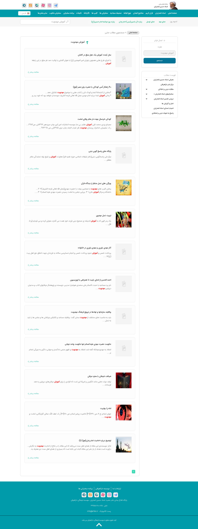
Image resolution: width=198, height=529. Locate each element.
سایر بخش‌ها (42, 13)
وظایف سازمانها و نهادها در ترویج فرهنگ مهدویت (91, 312)
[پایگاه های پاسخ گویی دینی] (123, 155)
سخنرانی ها (104, 13)
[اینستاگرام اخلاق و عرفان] (49, 5)
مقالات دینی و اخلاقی (165, 89)
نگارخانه (86, 13)
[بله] (36, 5)
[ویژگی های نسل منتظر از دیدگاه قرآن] (123, 187)
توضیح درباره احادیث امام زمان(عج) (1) (95, 440)
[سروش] (24, 5)
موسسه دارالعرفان (102, 488)
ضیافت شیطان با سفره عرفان (98, 376)
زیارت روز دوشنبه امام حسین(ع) (103, 21)
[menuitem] (172, 13)
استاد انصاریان (160, 13)
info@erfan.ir (92, 511)
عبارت (160, 46)
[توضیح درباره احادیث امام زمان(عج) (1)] (123, 444)
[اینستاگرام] (109, 494)
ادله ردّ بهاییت (105, 408)
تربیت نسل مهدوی (103, 215)
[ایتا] (30, 5)
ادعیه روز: (173, 21)
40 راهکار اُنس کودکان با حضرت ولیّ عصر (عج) (92, 87)
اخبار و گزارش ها (167, 103)
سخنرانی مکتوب (55, 13)
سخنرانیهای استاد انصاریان (163, 94)
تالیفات (79, 13)
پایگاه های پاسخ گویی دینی (99, 151)
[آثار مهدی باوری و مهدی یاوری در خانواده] (123, 251)
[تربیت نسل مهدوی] (123, 219)
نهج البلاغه (127, 13)
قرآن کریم (149, 13)
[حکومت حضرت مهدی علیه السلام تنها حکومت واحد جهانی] (123, 348)
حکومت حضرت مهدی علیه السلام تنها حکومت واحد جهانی (88, 344)
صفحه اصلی (172, 13)
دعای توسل (150, 21)
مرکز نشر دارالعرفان (167, 84)
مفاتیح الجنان (138, 13)
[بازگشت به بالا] (99, 524)
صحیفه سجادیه (115, 13)
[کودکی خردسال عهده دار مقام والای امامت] (123, 123)
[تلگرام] (55, 5)
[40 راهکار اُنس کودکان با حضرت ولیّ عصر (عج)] (123, 91)
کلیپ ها (94, 13)
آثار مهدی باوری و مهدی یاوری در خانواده (94, 248)
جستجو (160, 60)
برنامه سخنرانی (68, 13)
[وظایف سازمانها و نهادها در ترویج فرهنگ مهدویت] (123, 316)
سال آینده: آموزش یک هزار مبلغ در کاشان (94, 55)
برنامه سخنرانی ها (85, 488)
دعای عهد (162, 21)
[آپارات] (43, 5)
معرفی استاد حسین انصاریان (163, 79)
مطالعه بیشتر (34, 72)
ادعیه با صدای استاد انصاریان (163, 108)
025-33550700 (97, 505)
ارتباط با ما (116, 488)
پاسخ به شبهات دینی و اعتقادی (162, 113)
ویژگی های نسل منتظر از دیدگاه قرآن (96, 183)
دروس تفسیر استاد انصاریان (163, 98)
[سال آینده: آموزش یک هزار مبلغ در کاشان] (123, 59)
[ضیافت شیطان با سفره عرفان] (123, 380)
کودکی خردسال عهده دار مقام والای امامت (94, 119)
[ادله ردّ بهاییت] (123, 412)
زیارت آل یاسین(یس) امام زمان (130, 21)
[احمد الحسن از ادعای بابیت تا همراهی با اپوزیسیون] (123, 283)
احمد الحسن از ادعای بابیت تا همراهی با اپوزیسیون (90, 280)
